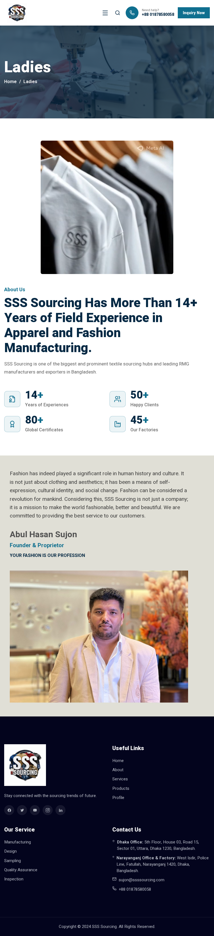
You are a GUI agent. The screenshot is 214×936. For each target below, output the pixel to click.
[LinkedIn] (60, 810)
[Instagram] (48, 810)
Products (120, 788)
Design (10, 851)
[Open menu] (105, 12)
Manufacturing (17, 842)
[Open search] (117, 12)
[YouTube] (35, 810)
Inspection (13, 879)
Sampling (12, 861)
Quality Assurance (20, 870)
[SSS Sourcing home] (17, 13)
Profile (118, 798)
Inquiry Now (194, 13)
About (117, 770)
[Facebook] (9, 810)
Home (10, 81)
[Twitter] (22, 810)
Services (120, 779)
